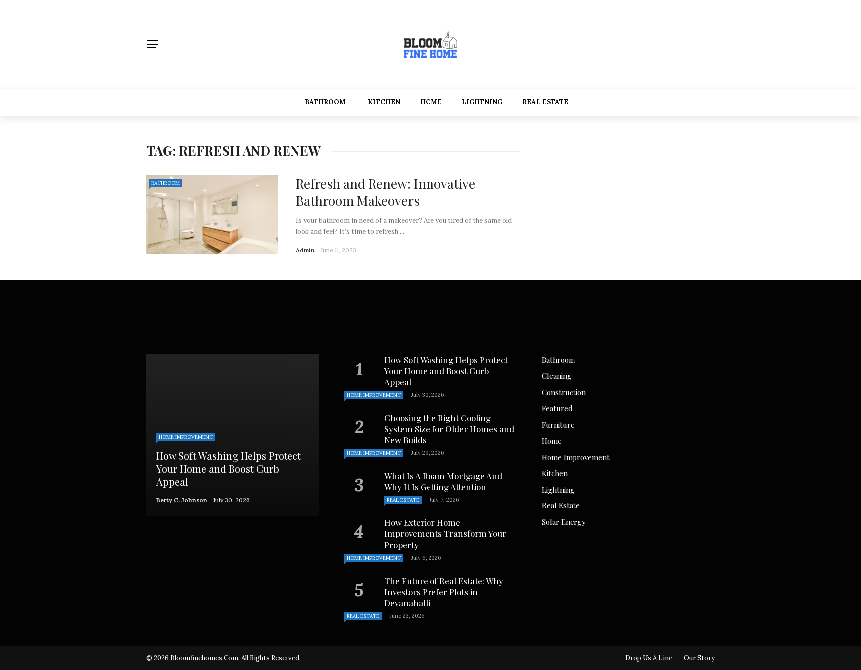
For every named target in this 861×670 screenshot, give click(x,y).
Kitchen (384, 102)
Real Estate (545, 102)
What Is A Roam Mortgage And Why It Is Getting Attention (443, 481)
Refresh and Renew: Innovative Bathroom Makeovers (385, 192)
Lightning (482, 102)
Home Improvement (186, 437)
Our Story (699, 658)
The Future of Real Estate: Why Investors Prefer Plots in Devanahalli (443, 591)
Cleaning (557, 376)
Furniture (558, 425)
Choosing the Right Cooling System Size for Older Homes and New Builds (449, 428)
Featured (557, 408)
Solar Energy (564, 522)
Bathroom (325, 102)
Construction (564, 392)
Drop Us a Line (648, 658)
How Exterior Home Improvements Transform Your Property (445, 533)
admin (305, 250)
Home (431, 102)
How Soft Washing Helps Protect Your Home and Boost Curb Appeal (446, 370)
